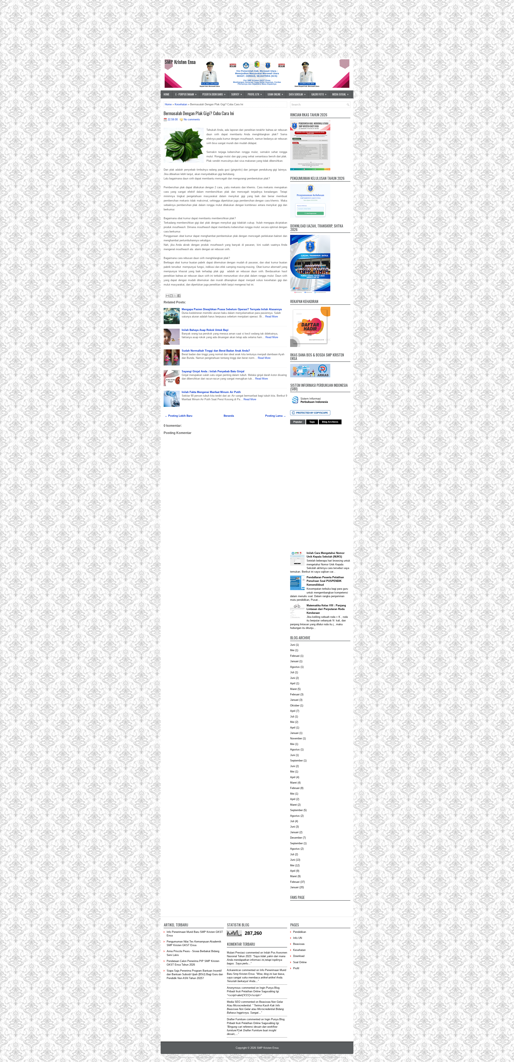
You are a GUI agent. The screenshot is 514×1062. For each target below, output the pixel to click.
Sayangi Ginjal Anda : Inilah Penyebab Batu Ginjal (213, 371)
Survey (236, 94)
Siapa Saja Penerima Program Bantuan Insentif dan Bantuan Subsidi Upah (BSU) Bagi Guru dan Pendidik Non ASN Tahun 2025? (195, 974)
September (296, 760)
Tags (312, 422)
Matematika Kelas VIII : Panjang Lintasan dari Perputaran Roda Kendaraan (326, 609)
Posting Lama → (275, 415)
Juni (292, 644)
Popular (297, 422)
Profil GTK (255, 94)
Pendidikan (299, 931)
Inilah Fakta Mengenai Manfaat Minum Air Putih (211, 392)
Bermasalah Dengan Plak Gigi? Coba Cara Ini (199, 113)
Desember (296, 837)
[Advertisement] (120, 28)
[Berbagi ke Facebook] (179, 296)
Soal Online (300, 962)
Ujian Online (275, 94)
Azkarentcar (234, 970)
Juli (292, 672)
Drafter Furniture (236, 1019)
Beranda (229, 415)
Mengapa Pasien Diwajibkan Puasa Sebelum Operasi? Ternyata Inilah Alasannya (232, 309)
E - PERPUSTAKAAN (186, 94)
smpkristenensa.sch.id (315, 1057)
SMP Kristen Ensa (180, 61)
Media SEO (233, 1001)
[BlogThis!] (171, 296)
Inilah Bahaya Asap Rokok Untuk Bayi (205, 329)
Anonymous (234, 987)
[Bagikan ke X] (175, 296)
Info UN (297, 937)
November (296, 738)
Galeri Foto (318, 94)
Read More (271, 316)
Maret (293, 689)
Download (298, 956)
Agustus (295, 666)
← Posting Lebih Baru (178, 415)
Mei (292, 650)
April (292, 683)
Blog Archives (330, 422)
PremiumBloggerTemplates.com (241, 1057)
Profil (296, 968)
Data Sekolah (297, 94)
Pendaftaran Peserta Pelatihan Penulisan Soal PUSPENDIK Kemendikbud (325, 581)
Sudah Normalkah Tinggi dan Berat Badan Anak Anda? (216, 350)
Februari (295, 655)
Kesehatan (181, 104)
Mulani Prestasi (236, 952)
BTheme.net (264, 1057)
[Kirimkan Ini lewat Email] (167, 296)
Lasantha (219, 1057)
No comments (192, 119)
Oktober (294, 705)
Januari (294, 661)
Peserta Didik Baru (213, 94)
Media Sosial (340, 94)
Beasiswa (298, 943)
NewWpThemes (186, 1057)
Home (166, 94)
